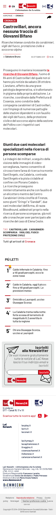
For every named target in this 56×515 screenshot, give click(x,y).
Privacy (39, 498)
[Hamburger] (4, 6)
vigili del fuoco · (29, 232)
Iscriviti (44, 372)
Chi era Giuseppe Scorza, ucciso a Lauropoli (26, 331)
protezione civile (14, 235)
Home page (7, 15)
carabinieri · (37, 229)
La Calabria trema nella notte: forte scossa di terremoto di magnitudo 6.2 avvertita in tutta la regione (29, 316)
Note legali (14, 501)
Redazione (10, 498)
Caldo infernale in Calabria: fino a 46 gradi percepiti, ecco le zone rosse (30, 272)
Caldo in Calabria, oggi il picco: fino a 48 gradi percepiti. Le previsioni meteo (30, 287)
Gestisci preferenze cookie (34, 501)
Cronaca (19, 15)
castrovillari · (18, 229)
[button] (49, 17)
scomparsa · (11, 232)
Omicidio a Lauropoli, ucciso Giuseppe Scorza (28, 301)
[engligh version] (10, 6)
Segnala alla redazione (25, 498)
